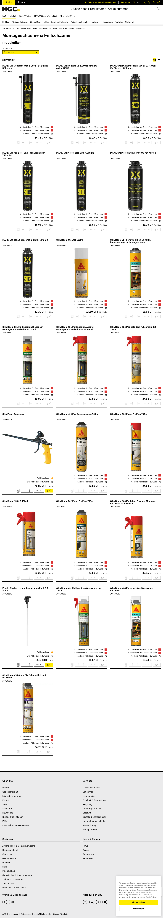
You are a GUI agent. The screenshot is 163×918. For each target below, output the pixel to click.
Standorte (7, 808)
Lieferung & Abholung (93, 808)
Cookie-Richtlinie (60, 914)
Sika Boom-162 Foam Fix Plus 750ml (128, 414)
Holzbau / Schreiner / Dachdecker (55, 22)
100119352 (61, 71)
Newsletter (88, 858)
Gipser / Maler (35, 22)
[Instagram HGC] (98, 902)
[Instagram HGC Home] (11, 902)
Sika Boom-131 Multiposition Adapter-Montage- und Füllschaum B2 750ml (75, 328)
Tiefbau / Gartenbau (20, 22)
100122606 (7, 246)
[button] (20, 52)
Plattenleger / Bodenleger (80, 22)
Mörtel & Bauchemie (29, 28)
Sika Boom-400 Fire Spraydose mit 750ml (77, 414)
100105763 (61, 333)
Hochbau (5, 22)
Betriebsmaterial (10, 850)
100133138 (61, 594)
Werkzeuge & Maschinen (14, 887)
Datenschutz (26, 914)
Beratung (87, 813)
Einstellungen (138, 909)
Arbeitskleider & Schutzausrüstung (18, 846)
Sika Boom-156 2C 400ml (15, 501)
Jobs (4, 804)
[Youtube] (104, 902)
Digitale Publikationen (12, 817)
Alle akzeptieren (138, 902)
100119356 (115, 159)
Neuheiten (119, 22)
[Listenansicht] (159, 60)
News (85, 846)
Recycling (87, 804)
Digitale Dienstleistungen (94, 817)
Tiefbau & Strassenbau (13, 879)
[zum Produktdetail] (27, 99)
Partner (5, 800)
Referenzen (88, 854)
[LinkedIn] (91, 902)
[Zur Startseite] (11, 9)
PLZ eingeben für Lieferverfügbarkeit (100, 2)
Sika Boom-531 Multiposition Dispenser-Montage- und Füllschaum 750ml (22, 328)
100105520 (115, 420)
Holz (4, 867)
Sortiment (9, 16)
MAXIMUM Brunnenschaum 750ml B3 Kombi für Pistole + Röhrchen (133, 67)
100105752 (7, 333)
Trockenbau (8, 883)
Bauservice (88, 792)
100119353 (115, 71)
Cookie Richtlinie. (152, 897)
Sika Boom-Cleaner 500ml (69, 240)
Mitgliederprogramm (11, 796)
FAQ (4, 821)
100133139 (115, 594)
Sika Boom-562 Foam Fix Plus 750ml (75, 501)
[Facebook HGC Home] (4, 902)
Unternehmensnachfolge (94, 821)
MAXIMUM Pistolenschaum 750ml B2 (75, 153)
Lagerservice (89, 796)
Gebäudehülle (9, 858)
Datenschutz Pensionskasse (15, 825)
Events (86, 850)
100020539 (61, 246)
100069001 (7, 420)
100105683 (7, 507)
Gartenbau (7, 854)
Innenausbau (8, 871)
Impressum (13, 914)
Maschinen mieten (91, 788)
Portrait (5, 788)
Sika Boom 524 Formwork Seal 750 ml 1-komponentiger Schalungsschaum (130, 241)
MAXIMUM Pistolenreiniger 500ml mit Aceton (133, 153)
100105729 (61, 507)
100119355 (61, 159)
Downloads (7, 813)
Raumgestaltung (45, 16)
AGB (4, 914)
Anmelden (125, 2)
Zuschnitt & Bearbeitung (94, 800)
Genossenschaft (10, 792)
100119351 (7, 71)
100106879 (7, 681)
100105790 (115, 333)
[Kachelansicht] (154, 60)
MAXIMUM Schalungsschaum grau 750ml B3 (25, 240)
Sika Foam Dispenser (13, 414)
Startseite (6, 28)
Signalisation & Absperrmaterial (17, 875)
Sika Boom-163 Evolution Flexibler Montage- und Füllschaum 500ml (133, 502)
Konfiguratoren (90, 829)
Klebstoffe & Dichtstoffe (48, 28)
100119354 (7, 159)
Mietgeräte (67, 16)
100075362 (61, 420)
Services (25, 16)
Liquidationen (108, 22)
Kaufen (8, 2)
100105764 (115, 507)
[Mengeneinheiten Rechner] (18, 142)
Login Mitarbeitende (42, 914)
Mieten (21, 2)
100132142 (7, 594)
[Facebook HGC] (85, 902)
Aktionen (95, 22)
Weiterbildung (89, 825)
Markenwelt (129, 22)
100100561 (115, 246)
